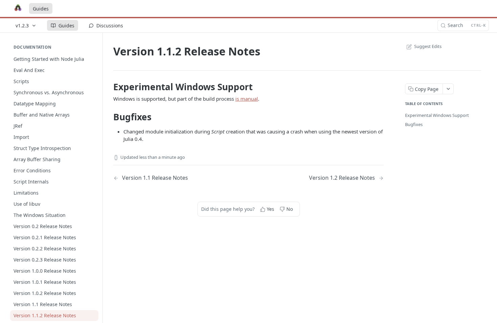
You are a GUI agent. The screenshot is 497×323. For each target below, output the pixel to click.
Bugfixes (414, 124)
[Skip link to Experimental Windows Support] (109, 86)
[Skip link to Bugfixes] (109, 116)
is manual (246, 98)
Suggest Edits (428, 46)
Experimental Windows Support (437, 115)
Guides (41, 8)
